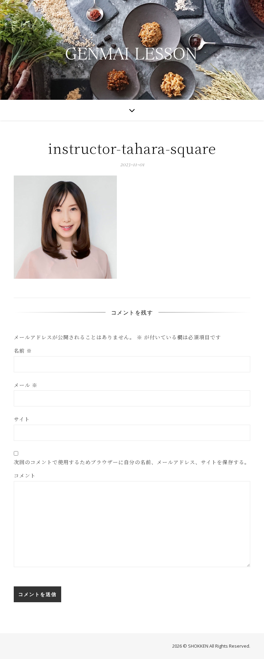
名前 (23, 350)
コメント (25, 475)
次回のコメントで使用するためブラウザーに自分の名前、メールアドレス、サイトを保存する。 (132, 462)
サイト (22, 419)
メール (25, 385)
